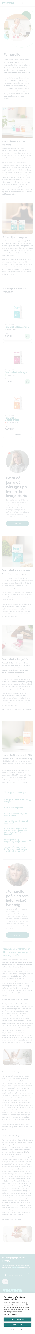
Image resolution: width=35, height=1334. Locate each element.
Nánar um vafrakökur (10, 1314)
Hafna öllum (17, 1325)
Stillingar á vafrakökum (17, 1329)
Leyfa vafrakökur (17, 1319)
